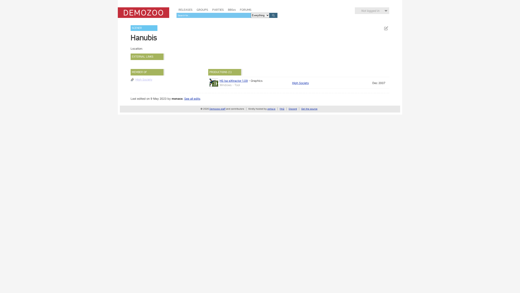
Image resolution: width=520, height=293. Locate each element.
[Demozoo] (143, 12)
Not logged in (370, 10)
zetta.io (271, 108)
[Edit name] (385, 28)
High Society (143, 79)
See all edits (192, 98)
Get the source (309, 108)
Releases (186, 10)
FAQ (282, 108)
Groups (202, 10)
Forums (245, 10)
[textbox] (214, 15)
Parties (218, 10)
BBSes (232, 10)
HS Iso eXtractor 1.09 (234, 80)
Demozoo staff (217, 108)
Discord (293, 108)
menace (177, 98)
